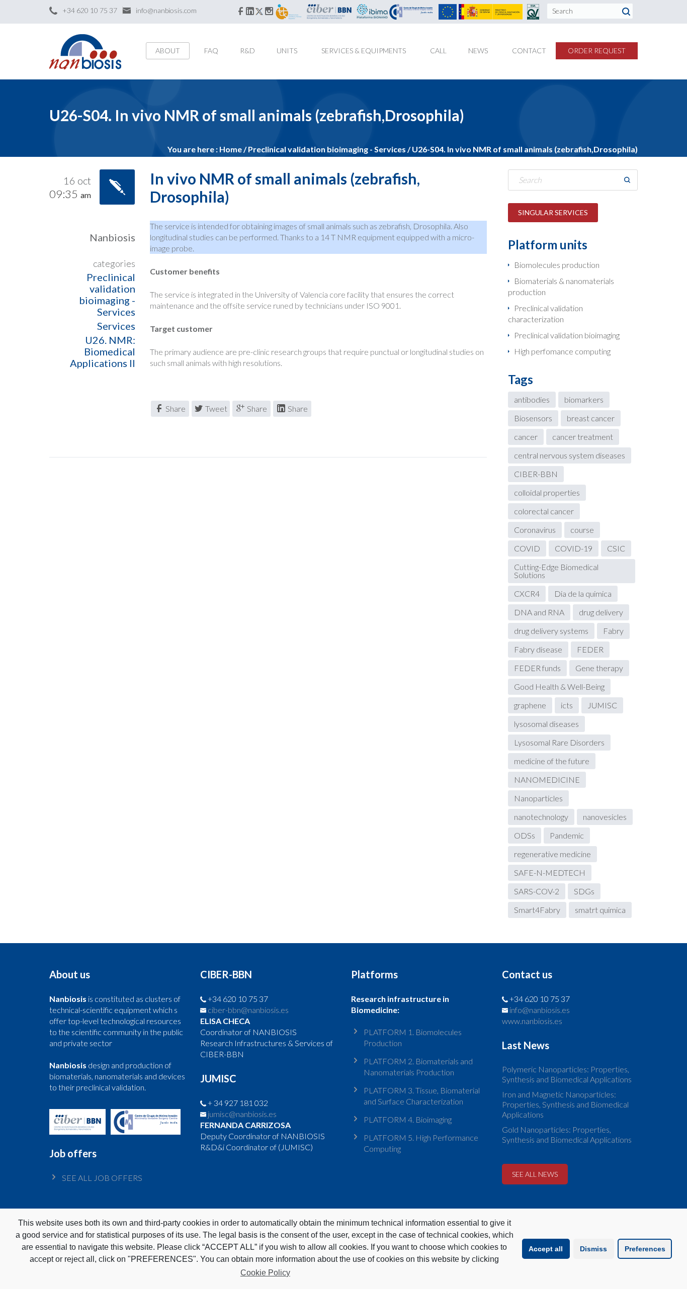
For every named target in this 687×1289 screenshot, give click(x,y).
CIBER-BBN (536, 474)
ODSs (524, 835)
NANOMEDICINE (547, 779)
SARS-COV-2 (536, 891)
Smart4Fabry (537, 909)
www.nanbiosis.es (532, 1021)
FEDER (590, 649)
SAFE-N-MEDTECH (549, 872)
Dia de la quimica (583, 593)
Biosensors (533, 418)
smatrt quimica (600, 909)
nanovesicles (605, 816)
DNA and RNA (539, 612)
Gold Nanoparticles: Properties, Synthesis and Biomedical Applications (567, 1134)
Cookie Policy (265, 1272)
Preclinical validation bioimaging (567, 335)
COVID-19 (573, 548)
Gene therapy (599, 668)
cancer (526, 436)
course (582, 529)
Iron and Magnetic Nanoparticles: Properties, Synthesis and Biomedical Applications (565, 1104)
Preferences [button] (645, 1249)
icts (567, 705)
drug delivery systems (551, 630)
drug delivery (601, 612)
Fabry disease (538, 649)
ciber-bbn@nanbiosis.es (248, 1010)
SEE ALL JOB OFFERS (102, 1177)
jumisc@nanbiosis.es (242, 1114)
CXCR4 (527, 593)
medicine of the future (551, 761)
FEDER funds (537, 668)
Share (175, 408)
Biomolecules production (556, 264)
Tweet (216, 408)
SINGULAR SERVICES (553, 212)
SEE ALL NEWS (535, 1174)
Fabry (613, 630)
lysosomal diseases (546, 723)
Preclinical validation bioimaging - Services (327, 149)
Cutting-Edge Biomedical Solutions (556, 571)
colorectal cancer (544, 511)
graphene (530, 705)
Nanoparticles (538, 798)
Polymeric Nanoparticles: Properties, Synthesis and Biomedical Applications (567, 1074)
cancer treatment (582, 436)
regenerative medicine (552, 854)
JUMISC (602, 705)
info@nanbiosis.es (539, 1010)
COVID (527, 548)
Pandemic (567, 835)
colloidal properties (547, 492)
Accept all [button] (546, 1249)
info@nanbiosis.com (166, 10)
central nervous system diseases (569, 455)
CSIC (616, 548)
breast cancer (591, 418)
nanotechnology (541, 816)
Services (116, 326)
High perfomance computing (562, 351)
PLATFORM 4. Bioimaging (408, 1119)
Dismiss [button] (593, 1249)
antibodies (532, 399)
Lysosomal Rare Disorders (559, 742)
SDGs (584, 891)
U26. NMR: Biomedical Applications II (102, 351)
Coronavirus (535, 529)
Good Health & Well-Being (559, 686)
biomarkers (584, 399)
